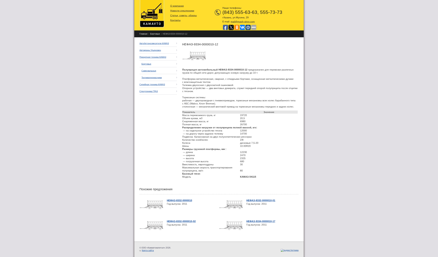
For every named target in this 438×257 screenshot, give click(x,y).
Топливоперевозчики (151, 77)
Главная (143, 34)
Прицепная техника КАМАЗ (152, 57)
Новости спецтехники (182, 10)
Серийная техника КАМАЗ (152, 84)
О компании (177, 5)
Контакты (175, 20)
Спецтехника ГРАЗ (148, 91)
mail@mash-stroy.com (243, 21)
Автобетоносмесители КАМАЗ (154, 43)
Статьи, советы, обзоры (183, 15)
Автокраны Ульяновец (150, 50)
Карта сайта (148, 250)
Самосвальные (148, 71)
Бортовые (155, 34)
